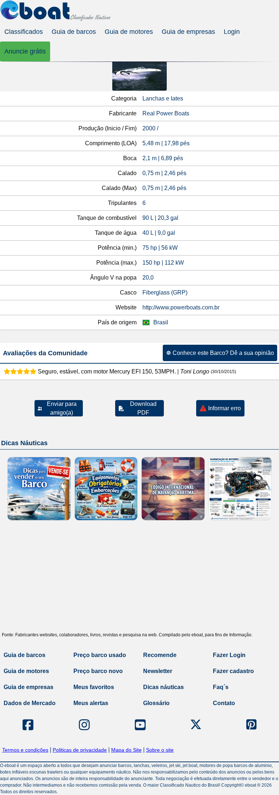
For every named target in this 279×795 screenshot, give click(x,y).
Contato (224, 703)
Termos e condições (25, 750)
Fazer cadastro (233, 671)
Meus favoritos (93, 687)
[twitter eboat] (196, 725)
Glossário (156, 703)
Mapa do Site (126, 750)
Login (232, 31)
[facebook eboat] (28, 725)
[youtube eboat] (140, 725)
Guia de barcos (74, 31)
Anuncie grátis (25, 51)
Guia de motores (129, 31)
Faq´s (221, 687)
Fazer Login (229, 655)
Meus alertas (90, 703)
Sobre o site (160, 750)
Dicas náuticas (163, 687)
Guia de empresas (188, 31)
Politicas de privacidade (80, 750)
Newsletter (157, 671)
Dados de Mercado (30, 703)
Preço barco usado (99, 655)
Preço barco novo (98, 671)
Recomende (160, 655)
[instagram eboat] (84, 725)
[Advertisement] (139, 579)
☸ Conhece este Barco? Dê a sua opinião (220, 353)
